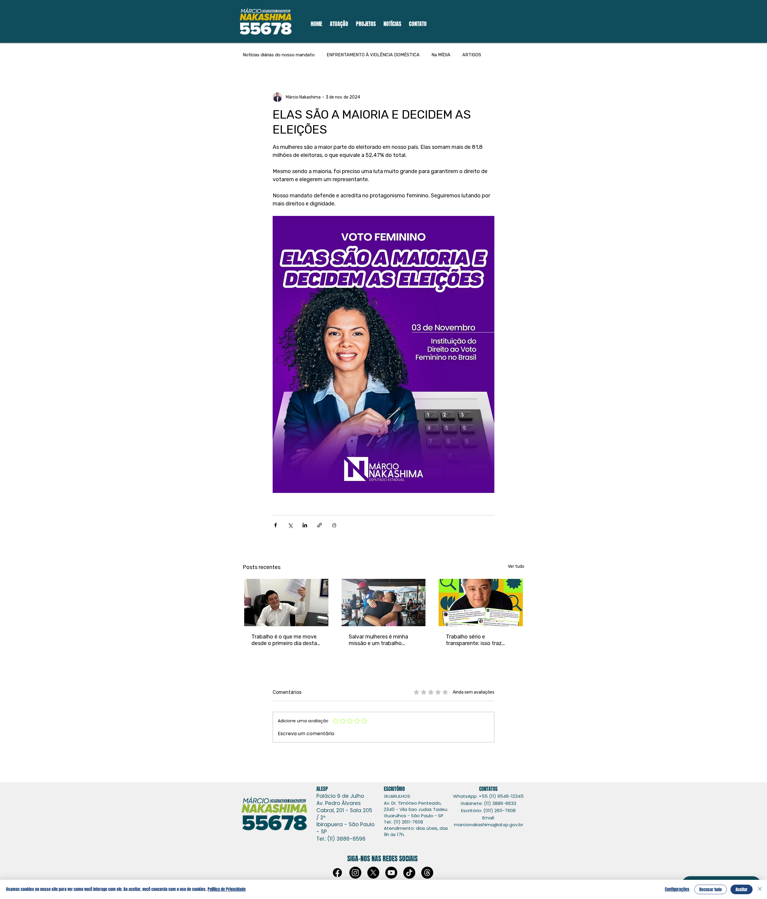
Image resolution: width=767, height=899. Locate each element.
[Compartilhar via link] (319, 525)
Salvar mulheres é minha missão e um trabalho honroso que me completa (381, 640)
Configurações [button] (677, 889)
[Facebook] (337, 873)
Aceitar (742, 889)
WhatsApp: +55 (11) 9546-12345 (488, 796)
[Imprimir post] (334, 525)
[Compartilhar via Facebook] (275, 525)
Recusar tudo (710, 889)
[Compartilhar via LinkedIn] (305, 525)
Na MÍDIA (440, 54)
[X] (373, 873)
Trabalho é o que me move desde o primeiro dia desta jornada (284, 640)
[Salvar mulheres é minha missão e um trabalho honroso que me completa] (384, 602)
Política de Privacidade (227, 889)
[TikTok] (409, 873)
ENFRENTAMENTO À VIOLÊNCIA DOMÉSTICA (373, 54)
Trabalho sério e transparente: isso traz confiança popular (474, 640)
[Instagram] (355, 873)
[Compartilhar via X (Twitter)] (290, 525)
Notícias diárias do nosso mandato (279, 54)
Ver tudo (516, 566)
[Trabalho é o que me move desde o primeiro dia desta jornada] (286, 602)
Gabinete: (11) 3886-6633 (488, 803)
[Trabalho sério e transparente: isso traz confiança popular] (481, 602)
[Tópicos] (427, 873)
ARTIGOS (471, 54)
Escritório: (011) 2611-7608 (488, 810)
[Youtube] (391, 873)
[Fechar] (759, 889)
